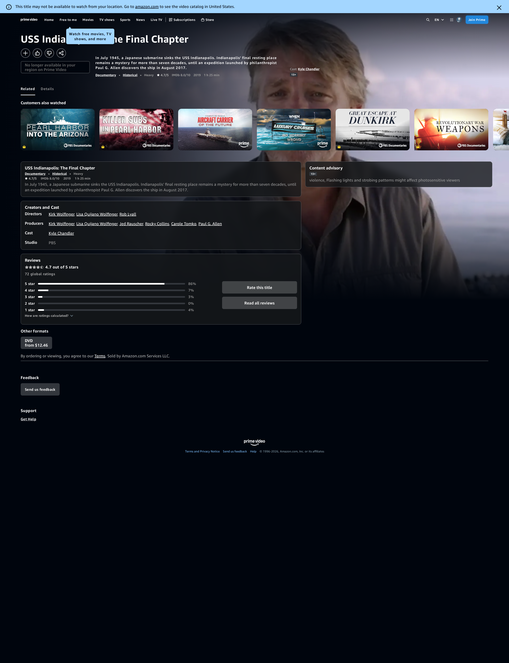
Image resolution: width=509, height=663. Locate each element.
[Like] (37, 53)
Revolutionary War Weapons (451, 129)
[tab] (28, 88)
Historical (130, 75)
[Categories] (452, 19)
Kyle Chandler (308, 69)
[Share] (61, 53)
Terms (99, 356)
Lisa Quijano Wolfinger (97, 214)
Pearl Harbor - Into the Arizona (58, 129)
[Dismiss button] (499, 7)
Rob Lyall (127, 214)
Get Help (28, 419)
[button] (49, 315)
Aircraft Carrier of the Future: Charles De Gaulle (215, 129)
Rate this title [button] (259, 287)
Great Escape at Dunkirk (373, 129)
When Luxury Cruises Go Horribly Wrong (294, 129)
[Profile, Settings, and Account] (459, 19)
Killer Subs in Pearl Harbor (136, 129)
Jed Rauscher (131, 223)
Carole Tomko (183, 223)
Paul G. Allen (210, 223)
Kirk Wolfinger (61, 214)
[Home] (29, 19)
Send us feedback (235, 451)
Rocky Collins (157, 223)
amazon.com (147, 6)
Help (253, 451)
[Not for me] (49, 53)
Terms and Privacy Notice (202, 451)
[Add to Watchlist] (25, 53)
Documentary (105, 75)
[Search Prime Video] (428, 19)
